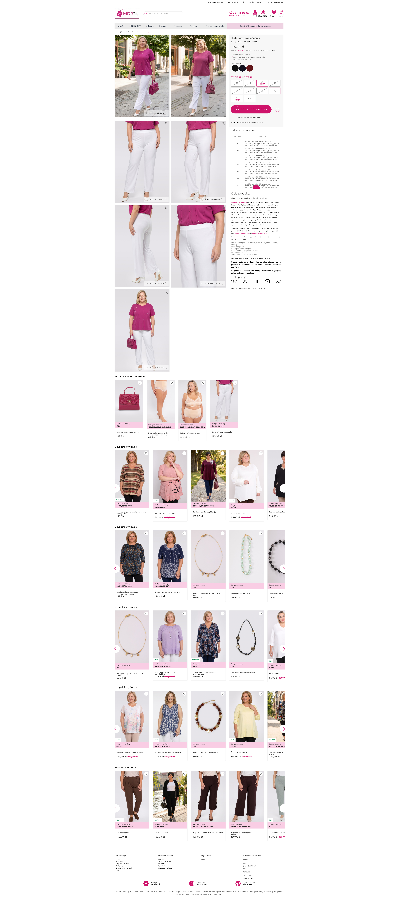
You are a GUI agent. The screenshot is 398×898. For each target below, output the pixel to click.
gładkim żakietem (259, 233)
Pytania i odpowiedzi (165, 866)
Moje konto (204, 859)
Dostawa (161, 859)
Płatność (161, 863)
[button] (116, 488)
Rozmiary (119, 861)
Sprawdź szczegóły (257, 122)
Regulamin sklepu (122, 863)
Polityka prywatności (123, 866)
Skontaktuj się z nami (124, 868)
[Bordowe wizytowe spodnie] (249, 68)
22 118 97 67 (241, 12)
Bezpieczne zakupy (165, 868)
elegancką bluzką (242, 233)
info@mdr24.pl (247, 878)
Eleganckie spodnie (239, 202)
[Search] (145, 13)
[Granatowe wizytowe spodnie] (242, 68)
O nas (118, 859)
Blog (117, 870)
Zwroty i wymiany (164, 861)
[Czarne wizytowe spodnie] (235, 68)
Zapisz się (274, 50)
